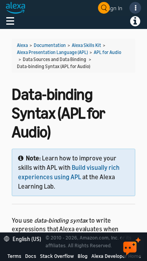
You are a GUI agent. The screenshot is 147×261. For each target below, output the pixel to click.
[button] (24, 238)
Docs (30, 256)
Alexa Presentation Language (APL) (52, 52)
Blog (82, 256)
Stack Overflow (57, 256)
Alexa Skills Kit (86, 45)
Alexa (22, 45)
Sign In (114, 8)
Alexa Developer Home (116, 256)
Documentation (50, 45)
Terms (14, 256)
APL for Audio (107, 52)
